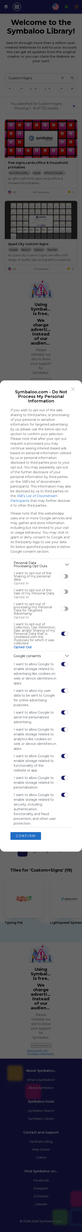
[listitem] (41, 564)
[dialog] (41, 616)
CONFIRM (26, 836)
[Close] (73, 389)
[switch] (64, 576)
